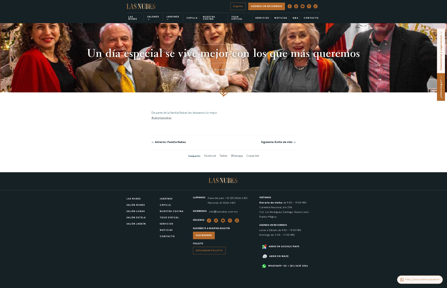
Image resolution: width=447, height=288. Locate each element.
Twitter (223, 156)
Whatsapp (237, 156)
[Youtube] (303, 6)
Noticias (280, 18)
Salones (153, 17)
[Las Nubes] (141, 6)
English (238, 6)
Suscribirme (204, 235)
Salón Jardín (136, 224)
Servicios (262, 18)
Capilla (192, 18)
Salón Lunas (136, 212)
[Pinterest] (309, 6)
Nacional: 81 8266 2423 (221, 203)
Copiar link (252, 156)
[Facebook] (290, 6)
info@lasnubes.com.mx (223, 212)
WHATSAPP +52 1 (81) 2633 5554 (288, 266)
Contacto (311, 18)
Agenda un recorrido (266, 6)
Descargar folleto (209, 251)
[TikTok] (315, 6)
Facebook (210, 156)
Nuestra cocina (209, 18)
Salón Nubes (136, 205)
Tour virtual (237, 18)
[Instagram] (296, 6)
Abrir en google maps (283, 247)
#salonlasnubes (162, 118)
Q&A (295, 18)
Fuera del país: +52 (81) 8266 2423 (227, 198)
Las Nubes (132, 18)
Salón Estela (136, 218)
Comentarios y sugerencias (441, 52)
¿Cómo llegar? (441, 88)
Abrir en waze (279, 256)
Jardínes (166, 199)
